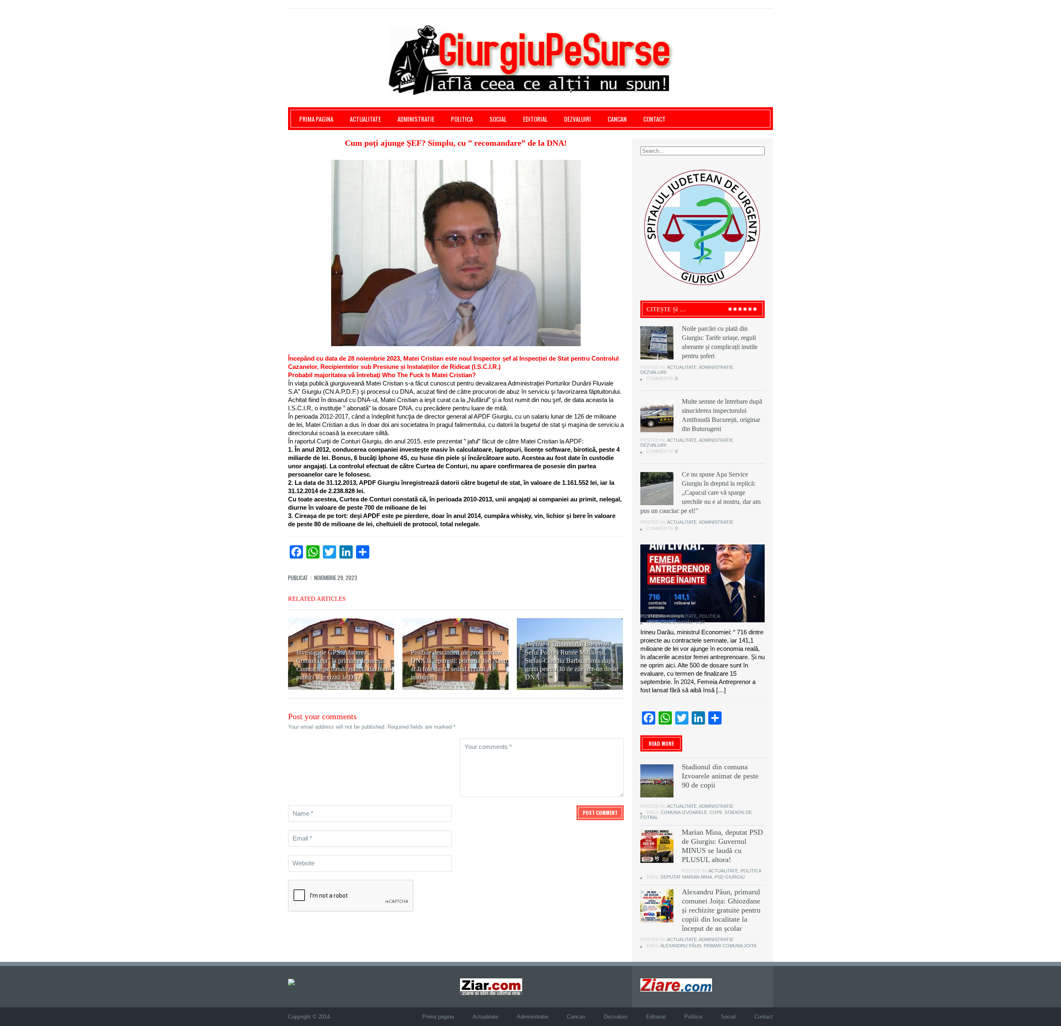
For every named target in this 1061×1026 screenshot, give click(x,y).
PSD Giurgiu (730, 876)
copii (716, 812)
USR (700, 622)
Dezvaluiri (577, 118)
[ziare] (491, 986)
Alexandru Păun (680, 945)
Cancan (617, 118)
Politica (462, 118)
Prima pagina (316, 118)
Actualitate (365, 118)
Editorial (535, 118)
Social (497, 118)
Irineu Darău (677, 622)
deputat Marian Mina (686, 876)
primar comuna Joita (730, 945)
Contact (654, 118)
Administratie (415, 118)
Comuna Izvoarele (684, 812)
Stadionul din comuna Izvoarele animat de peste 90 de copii (720, 776)
